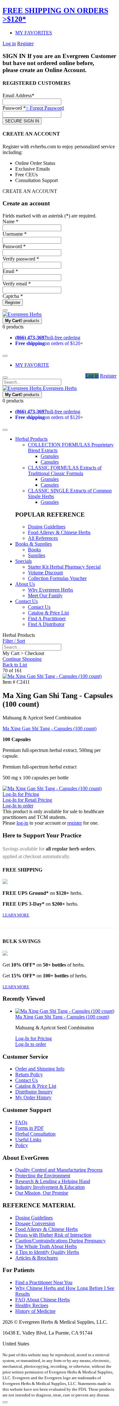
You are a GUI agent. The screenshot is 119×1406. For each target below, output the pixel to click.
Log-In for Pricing (21, 794)
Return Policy (29, 1074)
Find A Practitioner (47, 618)
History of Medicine (35, 1311)
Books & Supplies (33, 544)
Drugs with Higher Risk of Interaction (53, 1235)
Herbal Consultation (35, 1134)
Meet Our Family (45, 595)
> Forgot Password (45, 108)
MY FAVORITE (32, 365)
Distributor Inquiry (34, 1091)
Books (34, 549)
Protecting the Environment (42, 1175)
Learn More (16, 915)
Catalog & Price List (48, 612)
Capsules (50, 462)
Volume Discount (45, 572)
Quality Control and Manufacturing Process (58, 1170)
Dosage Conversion (35, 1223)
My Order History (33, 1097)
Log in (9, 43)
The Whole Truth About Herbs (46, 1246)
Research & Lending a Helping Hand (52, 1181)
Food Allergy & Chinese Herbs (59, 532)
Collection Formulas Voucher (57, 578)
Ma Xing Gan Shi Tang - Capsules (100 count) (49, 728)
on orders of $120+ (49, 343)
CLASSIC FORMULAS (65, 470)
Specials (23, 561)
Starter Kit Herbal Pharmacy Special (64, 567)
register (74, 823)
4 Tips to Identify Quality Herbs (47, 1252)
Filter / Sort (14, 641)
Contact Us (26, 601)
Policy (21, 1145)
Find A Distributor (46, 624)
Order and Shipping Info (39, 1068)
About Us (25, 584)
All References (43, 538)
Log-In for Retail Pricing (27, 800)
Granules (50, 456)
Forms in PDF (29, 1128)
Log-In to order (18, 805)
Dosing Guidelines (46, 526)
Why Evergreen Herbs (50, 590)
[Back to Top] (5, 1402)
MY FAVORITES (33, 32)
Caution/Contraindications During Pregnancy (60, 1240)
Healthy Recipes (31, 1305)
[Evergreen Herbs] (22, 314)
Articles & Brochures (36, 1258)
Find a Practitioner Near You (43, 1282)
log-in (22, 823)
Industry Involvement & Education (50, 1187)
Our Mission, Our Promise (41, 1193)
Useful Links (28, 1139)
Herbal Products (31, 439)
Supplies (36, 555)
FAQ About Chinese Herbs (42, 1299)
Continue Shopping (22, 659)
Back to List (15, 664)
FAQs (21, 1122)
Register (25, 43)
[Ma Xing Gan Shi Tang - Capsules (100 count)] (52, 676)
